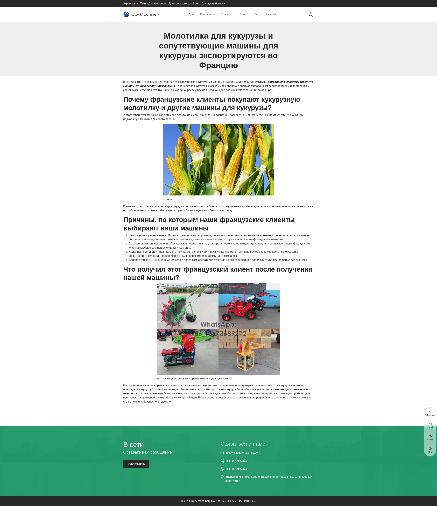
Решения (206, 14)
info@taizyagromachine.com (242, 452)
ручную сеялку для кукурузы (155, 86)
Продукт (226, 14)
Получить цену (136, 464)
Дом (191, 14)
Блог (243, 14)
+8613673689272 (236, 460)
